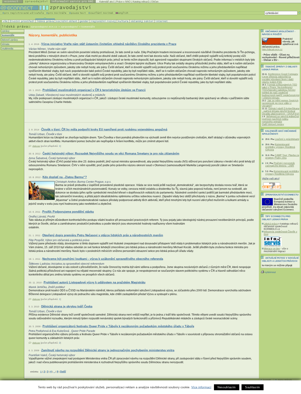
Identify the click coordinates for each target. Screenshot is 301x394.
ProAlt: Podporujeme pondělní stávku (68, 211)
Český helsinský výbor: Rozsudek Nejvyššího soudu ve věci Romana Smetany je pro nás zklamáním (111, 153)
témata (5, 44)
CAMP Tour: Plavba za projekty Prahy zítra (282, 156)
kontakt (267, 380)
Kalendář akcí (106, 1)
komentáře (7, 35)
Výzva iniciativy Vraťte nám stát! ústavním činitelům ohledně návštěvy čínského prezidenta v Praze (108, 44)
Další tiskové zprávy (273, 124)
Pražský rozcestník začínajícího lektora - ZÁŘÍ (280, 164)
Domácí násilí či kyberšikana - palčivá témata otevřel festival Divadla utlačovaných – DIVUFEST (280, 111)
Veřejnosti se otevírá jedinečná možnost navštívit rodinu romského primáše (280, 119)
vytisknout (270, 272)
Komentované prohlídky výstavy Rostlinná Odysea (280, 147)
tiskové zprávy (9, 39)
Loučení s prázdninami (287, 139)
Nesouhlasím (226, 387)
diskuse (36, 146)
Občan (154, 1)
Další (63, 371)
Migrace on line (272, 248)
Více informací (201, 387)
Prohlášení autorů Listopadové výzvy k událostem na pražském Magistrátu (94, 282)
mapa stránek (285, 380)
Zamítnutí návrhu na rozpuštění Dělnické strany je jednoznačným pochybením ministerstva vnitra (107, 350)
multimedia (7, 48)
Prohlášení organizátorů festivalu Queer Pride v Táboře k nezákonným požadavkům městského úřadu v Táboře (118, 326)
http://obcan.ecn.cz (272, 49)
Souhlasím (252, 387)
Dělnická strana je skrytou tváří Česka (66, 306)
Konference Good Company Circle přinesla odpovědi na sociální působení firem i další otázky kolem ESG (280, 78)
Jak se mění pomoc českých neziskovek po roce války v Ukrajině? (280, 103)
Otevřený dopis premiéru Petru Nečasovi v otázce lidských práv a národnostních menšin (102, 235)
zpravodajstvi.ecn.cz (44, 26)
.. (54, 371)
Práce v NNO (123, 1)
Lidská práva (271, 223)
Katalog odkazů (141, 1)
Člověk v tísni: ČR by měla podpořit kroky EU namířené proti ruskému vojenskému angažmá (104, 129)
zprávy (5, 31)
